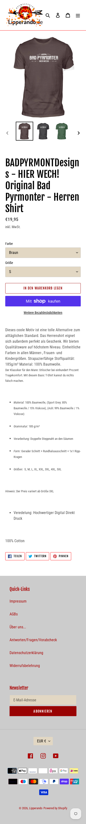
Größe (9, 263)
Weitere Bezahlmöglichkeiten (43, 313)
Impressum (18, 601)
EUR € (41, 741)
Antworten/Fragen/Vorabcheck (33, 640)
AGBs (14, 614)
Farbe (9, 244)
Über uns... (18, 627)
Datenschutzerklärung (26, 653)
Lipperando (36, 808)
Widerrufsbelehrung (25, 665)
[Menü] (78, 15)
